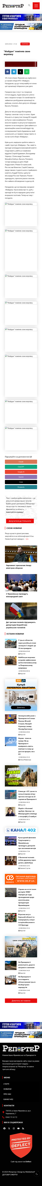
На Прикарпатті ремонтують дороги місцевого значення (26, 964)
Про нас (7, 1094)
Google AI (21, 472)
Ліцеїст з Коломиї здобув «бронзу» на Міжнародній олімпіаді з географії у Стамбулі (27, 812)
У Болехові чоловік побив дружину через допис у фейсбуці (27, 860)
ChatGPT (21, 467)
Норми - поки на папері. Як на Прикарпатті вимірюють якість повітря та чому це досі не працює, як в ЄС (26, 746)
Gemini (21, 477)
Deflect (28, 1162)
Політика (25, 44)
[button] (7, 71)
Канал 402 (8, 1099)
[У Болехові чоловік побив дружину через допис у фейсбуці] (11, 860)
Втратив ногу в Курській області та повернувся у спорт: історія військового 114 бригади (26, 919)
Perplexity (21, 487)
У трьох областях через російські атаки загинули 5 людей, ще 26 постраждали (27, 644)
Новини (7, 1089)
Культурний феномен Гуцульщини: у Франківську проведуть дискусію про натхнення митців (27, 843)
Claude (21, 462)
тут (27, 539)
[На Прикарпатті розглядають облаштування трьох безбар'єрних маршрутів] (11, 980)
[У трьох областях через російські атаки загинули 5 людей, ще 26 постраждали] (11, 643)
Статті (6, 1084)
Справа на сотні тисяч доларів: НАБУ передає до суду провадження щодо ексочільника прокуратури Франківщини (27, 897)
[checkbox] (37, 1174)
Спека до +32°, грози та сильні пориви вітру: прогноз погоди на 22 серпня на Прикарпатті (27, 795)
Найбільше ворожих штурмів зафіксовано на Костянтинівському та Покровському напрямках (27, 662)
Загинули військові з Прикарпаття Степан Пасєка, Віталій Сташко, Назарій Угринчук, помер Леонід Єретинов (26, 722)
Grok (21, 482)
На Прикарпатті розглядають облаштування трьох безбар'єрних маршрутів (27, 982)
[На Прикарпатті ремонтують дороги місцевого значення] (11, 965)
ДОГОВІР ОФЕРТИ (10, 1175)
